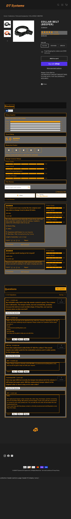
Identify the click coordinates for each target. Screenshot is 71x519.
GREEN (62, 46)
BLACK (44, 46)
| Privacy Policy (55, 470)
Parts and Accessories (22, 16)
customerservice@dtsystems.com (16, 328)
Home (5, 16)
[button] (61, 301)
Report (26, 339)
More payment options (54, 68)
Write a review (45, 34)
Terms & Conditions (47, 470)
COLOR (43, 42)
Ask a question (55, 34)
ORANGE (54, 46)
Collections (11, 16)
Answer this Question (13, 313)
